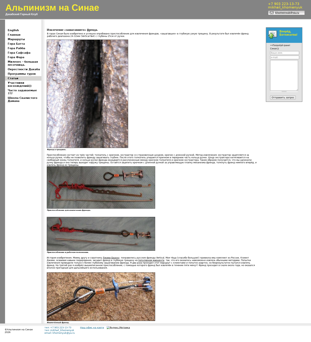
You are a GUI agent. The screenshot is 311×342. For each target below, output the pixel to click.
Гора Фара (16, 57)
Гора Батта (16, 43)
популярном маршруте (151, 260)
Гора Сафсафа (19, 52)
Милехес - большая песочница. (23, 63)
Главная (14, 34)
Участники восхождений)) (19, 84)
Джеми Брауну (111, 257)
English (13, 30)
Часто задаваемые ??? (22, 92)
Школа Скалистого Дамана (22, 99)
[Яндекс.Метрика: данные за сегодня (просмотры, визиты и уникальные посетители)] (118, 327)
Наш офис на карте (92, 327)
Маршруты (16, 39)
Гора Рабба (16, 48)
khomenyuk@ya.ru (287, 12)
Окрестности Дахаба (24, 69)
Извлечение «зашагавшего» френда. (72, 30)
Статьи (13, 78)
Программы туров (22, 73)
